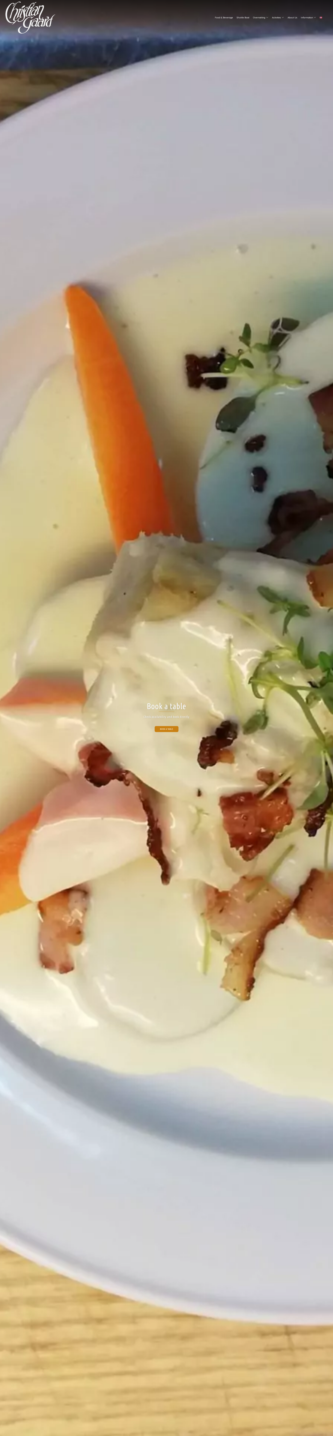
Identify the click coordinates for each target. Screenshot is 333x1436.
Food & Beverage (224, 17)
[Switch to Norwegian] (321, 18)
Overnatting (259, 17)
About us (292, 17)
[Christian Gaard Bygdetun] (30, 17)
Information (307, 17)
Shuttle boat (243, 17)
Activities (276, 17)
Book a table (166, 729)
